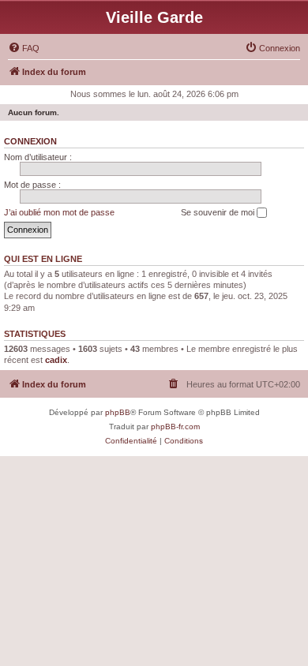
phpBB (117, 412)
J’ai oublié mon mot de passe (59, 212)
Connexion (30, 141)
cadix (56, 360)
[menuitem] (23, 48)
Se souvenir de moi (219, 212)
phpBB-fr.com (175, 426)
